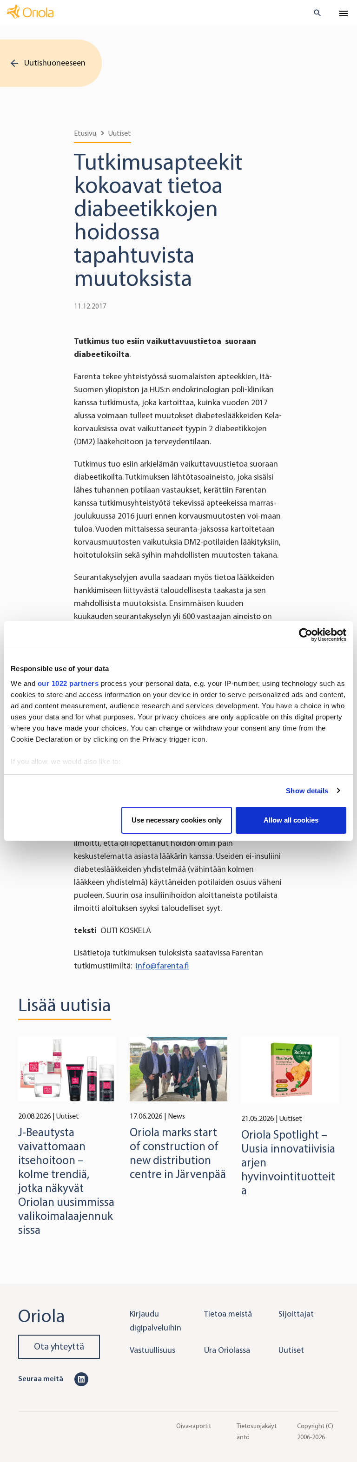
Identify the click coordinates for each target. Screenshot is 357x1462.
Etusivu (85, 133)
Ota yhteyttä (59, 1346)
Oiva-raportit (193, 1426)
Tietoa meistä (228, 1314)
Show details (307, 791)
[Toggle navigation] (343, 13)
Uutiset (119, 133)
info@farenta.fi (162, 966)
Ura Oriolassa (227, 1350)
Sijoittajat (296, 1314)
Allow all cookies (291, 820)
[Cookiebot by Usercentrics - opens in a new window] (305, 635)
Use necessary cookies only (177, 820)
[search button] (313, 13)
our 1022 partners (68, 683)
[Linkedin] (81, 1378)
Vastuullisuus (152, 1350)
